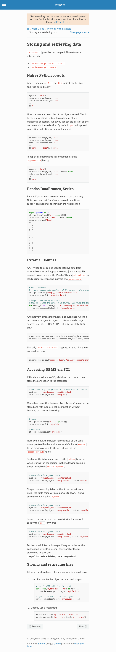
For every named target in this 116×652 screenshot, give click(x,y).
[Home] (28, 28)
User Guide (38, 29)
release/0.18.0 (61, 22)
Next (82, 626)
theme (57, 643)
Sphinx (41, 643)
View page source (79, 32)
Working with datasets (59, 29)
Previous (36, 626)
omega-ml (60, 4)
